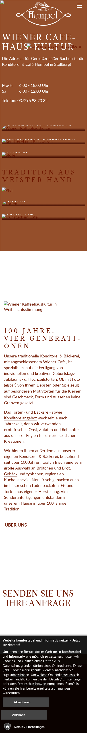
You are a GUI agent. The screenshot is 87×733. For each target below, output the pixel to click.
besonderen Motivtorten (32, 391)
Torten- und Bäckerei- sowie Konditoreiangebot (33, 415)
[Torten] (43, 203)
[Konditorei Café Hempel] (43, 14)
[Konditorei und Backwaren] (43, 141)
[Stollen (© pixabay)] (43, 155)
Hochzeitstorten (42, 379)
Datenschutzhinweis (31, 683)
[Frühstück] (43, 217)
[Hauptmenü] (79, 5)
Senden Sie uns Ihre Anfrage (38, 598)
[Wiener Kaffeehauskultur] (43, 128)
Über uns (16, 525)
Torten (10, 491)
